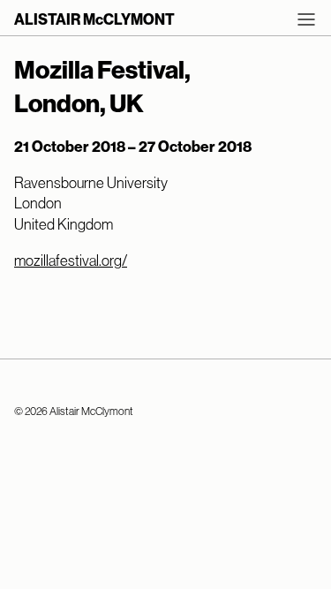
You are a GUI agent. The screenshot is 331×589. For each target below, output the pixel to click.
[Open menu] (306, 19)
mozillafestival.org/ (70, 260)
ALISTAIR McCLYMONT (94, 19)
